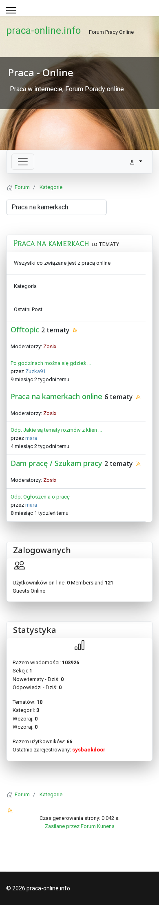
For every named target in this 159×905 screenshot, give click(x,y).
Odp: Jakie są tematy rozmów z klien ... (56, 430)
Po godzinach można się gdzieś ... (51, 363)
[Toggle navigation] (22, 162)
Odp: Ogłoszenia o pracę (40, 497)
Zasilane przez (62, 826)
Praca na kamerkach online (56, 396)
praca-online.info (43, 30)
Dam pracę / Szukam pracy (56, 463)
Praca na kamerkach (51, 242)
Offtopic (25, 329)
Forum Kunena (98, 826)
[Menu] (11, 10)
